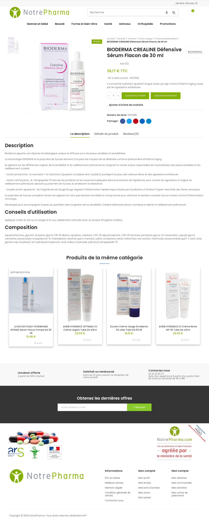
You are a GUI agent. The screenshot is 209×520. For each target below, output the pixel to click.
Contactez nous (159, 370)
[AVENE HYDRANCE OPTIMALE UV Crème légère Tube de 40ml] (80, 295)
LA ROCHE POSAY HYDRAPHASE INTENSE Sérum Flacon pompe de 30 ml (31, 330)
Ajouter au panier (135, 95)
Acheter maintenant (165, 95)
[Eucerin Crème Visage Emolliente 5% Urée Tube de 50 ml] (129, 295)
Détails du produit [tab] (106, 134)
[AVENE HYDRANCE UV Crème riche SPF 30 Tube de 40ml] (178, 295)
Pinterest (135, 121)
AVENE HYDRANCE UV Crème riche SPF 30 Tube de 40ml (178, 328)
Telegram (148, 121)
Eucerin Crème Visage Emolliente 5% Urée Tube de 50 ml (129, 328)
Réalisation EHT (78, 515)
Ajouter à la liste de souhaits (126, 105)
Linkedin (142, 121)
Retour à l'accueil (197, 40)
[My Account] (198, 12)
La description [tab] (79, 134)
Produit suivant (201, 40)
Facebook (122, 121)
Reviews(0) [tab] (131, 134)
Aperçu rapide (44, 280)
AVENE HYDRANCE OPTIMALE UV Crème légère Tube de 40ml (80, 328)
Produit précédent (193, 40)
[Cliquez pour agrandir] (29, 110)
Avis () (124, 63)
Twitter (129, 121)
